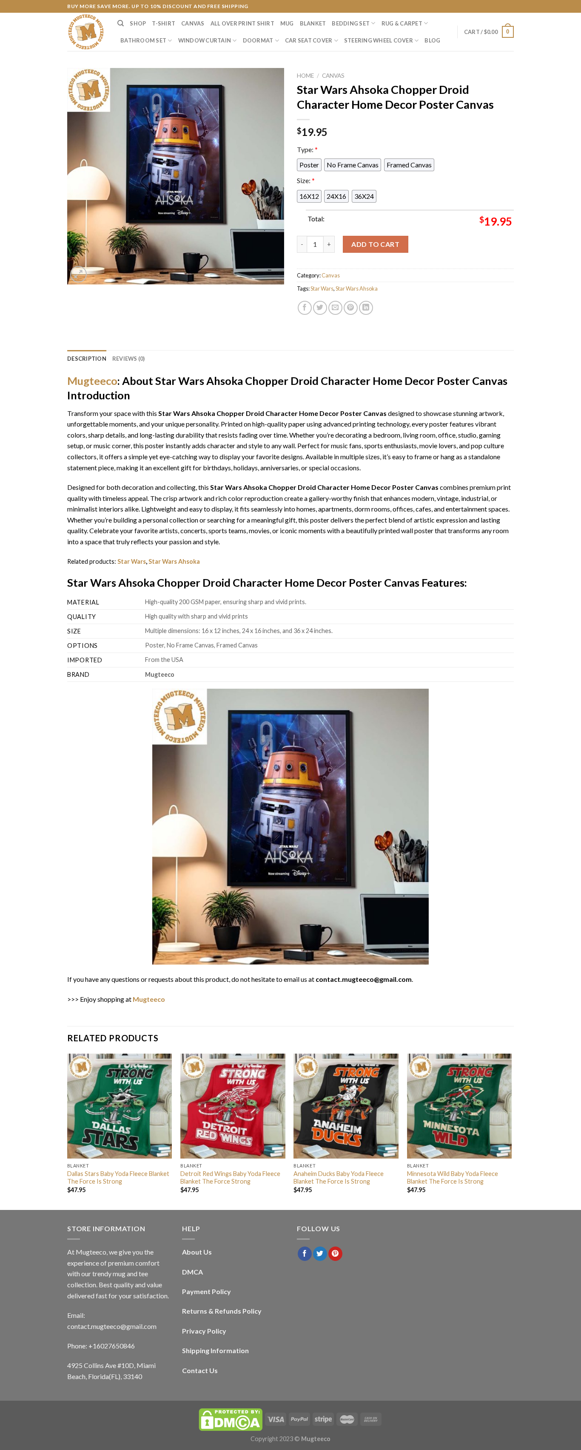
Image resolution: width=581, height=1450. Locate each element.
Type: (307, 149)
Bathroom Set (143, 40)
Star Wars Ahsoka (357, 288)
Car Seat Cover (309, 40)
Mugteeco (92, 380)
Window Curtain (204, 40)
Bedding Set (351, 23)
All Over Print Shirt (242, 23)
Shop (138, 23)
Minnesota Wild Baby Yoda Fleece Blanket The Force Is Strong (452, 1177)
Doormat (258, 40)
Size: (306, 180)
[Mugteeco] (86, 32)
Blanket (313, 23)
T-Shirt (163, 23)
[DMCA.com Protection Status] (230, 1418)
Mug (287, 23)
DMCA (192, 1272)
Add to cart (375, 244)
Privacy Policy (204, 1331)
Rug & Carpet (402, 23)
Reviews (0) (128, 358)
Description (86, 358)
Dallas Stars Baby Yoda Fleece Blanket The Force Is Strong (118, 1177)
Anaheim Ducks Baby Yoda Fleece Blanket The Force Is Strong (338, 1177)
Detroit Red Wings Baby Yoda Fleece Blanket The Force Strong (230, 1177)
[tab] (86, 358)
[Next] (511, 1131)
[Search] (120, 23)
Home (305, 75)
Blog (432, 40)
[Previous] (67, 1131)
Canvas (193, 23)
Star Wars (321, 288)
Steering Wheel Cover (378, 40)
